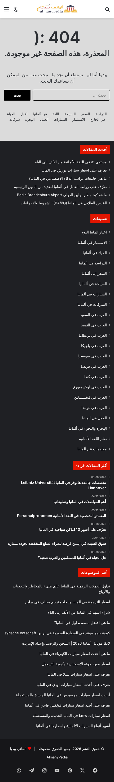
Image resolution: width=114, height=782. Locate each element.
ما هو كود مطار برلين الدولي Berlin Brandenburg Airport (62, 195)
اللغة (55, 114)
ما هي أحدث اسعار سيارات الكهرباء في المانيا (75, 653)
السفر (85, 114)
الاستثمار (78, 119)
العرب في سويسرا (92, 356)
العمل (44, 119)
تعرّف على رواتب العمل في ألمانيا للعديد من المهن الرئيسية (60, 187)
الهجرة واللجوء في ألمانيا (88, 428)
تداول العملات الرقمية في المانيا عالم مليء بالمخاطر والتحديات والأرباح (61, 589)
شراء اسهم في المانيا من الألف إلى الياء (79, 612)
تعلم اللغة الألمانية (93, 439)
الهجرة (30, 119)
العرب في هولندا (94, 408)
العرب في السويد (93, 315)
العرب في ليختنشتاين (90, 397)
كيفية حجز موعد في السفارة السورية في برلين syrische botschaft (57, 633)
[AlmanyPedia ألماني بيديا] (57, 9)
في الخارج (97, 119)
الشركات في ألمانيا (92, 304)
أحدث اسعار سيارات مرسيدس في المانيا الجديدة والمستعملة (63, 695)
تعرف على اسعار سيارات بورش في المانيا (74, 170)
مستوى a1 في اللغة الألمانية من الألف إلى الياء (71, 162)
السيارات (60, 119)
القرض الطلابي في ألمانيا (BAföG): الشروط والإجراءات (64, 203)
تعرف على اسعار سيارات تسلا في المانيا (78, 674)
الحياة (11, 114)
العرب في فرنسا (94, 366)
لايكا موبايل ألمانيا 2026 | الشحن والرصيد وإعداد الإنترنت (66, 643)
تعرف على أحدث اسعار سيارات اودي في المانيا (73, 684)
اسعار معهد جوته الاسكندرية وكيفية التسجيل (76, 664)
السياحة (70, 114)
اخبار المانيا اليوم (94, 232)
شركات (14, 119)
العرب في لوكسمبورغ (90, 387)
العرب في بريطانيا (93, 335)
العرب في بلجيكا (94, 346)
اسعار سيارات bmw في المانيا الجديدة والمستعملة (71, 715)
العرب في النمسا (94, 325)
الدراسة (101, 114)
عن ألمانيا (40, 114)
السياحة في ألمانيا (93, 284)
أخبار (24, 114)
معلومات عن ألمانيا (92, 449)
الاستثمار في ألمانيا (92, 242)
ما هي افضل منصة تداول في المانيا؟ (82, 623)
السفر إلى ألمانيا (94, 273)
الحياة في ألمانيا (95, 253)
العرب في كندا (95, 377)
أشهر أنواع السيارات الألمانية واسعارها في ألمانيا (73, 726)
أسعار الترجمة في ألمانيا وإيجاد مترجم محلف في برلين (67, 602)
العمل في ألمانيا (94, 418)
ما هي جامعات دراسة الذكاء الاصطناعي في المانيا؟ (68, 178)
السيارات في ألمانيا (92, 294)
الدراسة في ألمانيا (93, 263)
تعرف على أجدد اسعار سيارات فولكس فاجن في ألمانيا (67, 705)
